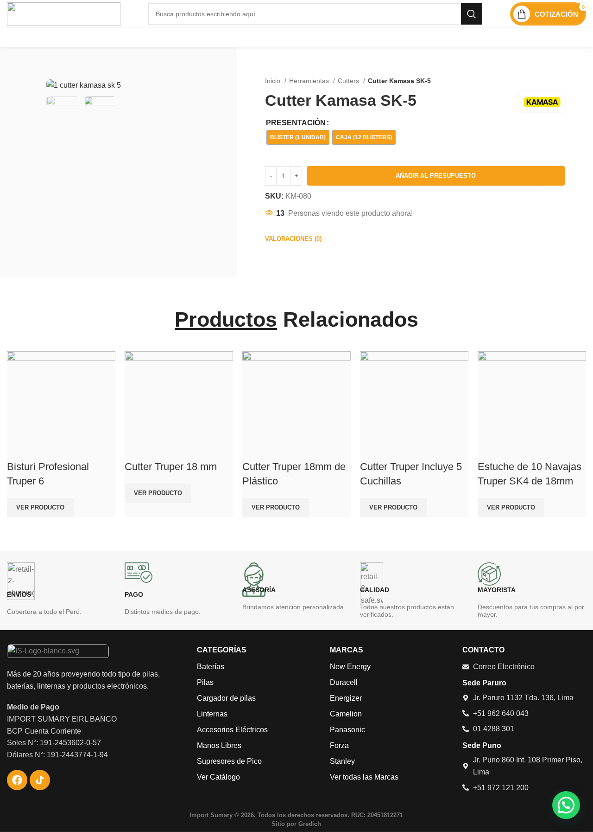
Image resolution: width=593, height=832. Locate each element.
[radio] (298, 137)
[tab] (293, 239)
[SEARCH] (471, 14)
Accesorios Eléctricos (232, 730)
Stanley (342, 761)
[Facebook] (17, 780)
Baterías (210, 667)
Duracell (344, 682)
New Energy (350, 667)
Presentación (296, 123)
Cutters (349, 80)
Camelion (346, 714)
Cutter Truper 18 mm (171, 466)
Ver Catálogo (218, 777)
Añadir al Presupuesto (436, 175)
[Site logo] (63, 13)
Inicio (273, 80)
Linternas (212, 714)
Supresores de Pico (229, 761)
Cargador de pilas (226, 698)
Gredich (309, 823)
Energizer (346, 698)
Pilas (205, 682)
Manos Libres (219, 745)
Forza (339, 745)
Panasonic (347, 730)
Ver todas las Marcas (364, 777)
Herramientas (310, 80)
